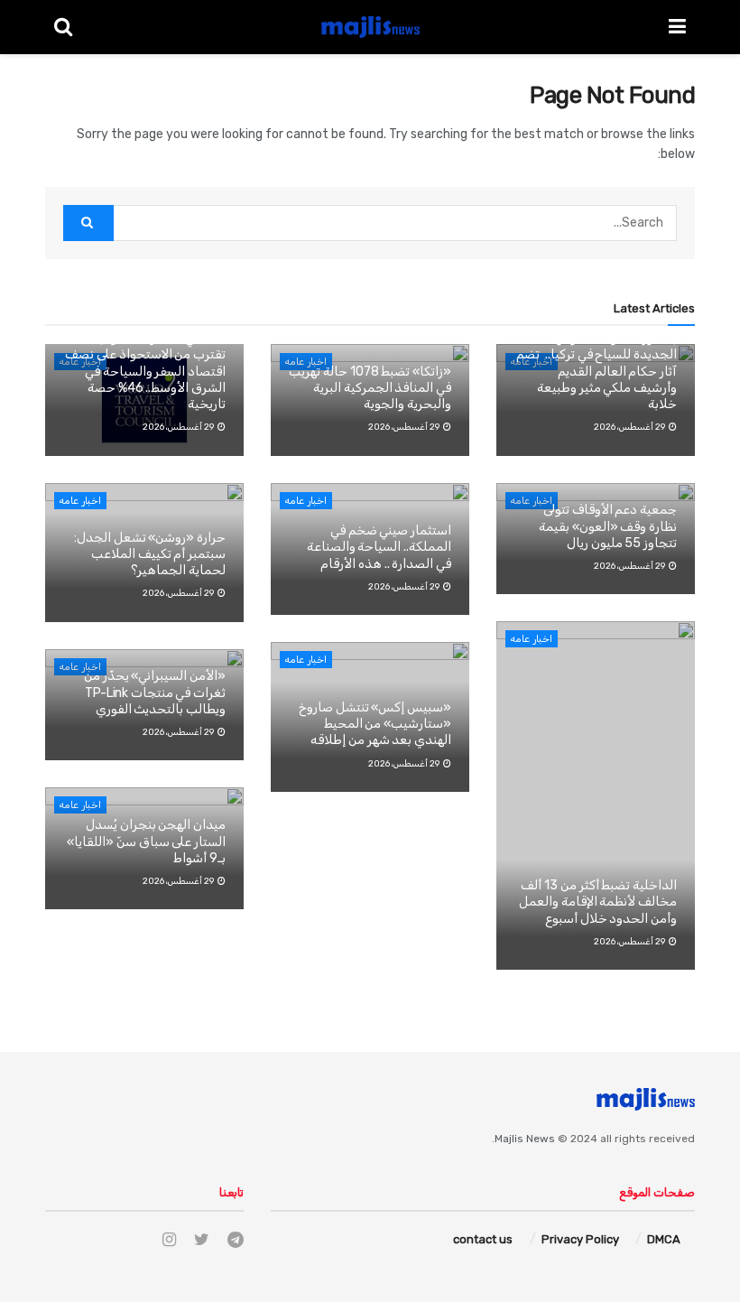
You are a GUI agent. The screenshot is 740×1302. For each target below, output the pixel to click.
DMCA (663, 1239)
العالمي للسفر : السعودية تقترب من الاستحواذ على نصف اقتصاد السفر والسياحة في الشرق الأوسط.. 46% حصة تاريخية (145, 371)
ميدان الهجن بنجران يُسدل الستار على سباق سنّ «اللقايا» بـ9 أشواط (146, 841)
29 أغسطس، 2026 (179, 427)
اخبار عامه (80, 501)
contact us (483, 1239)
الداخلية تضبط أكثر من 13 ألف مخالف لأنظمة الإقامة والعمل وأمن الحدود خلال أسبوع (598, 901)
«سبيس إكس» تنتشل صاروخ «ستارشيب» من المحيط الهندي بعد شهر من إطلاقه (375, 724)
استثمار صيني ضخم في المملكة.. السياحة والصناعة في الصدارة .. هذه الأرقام (379, 547)
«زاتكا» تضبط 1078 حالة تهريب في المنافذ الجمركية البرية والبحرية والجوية (370, 388)
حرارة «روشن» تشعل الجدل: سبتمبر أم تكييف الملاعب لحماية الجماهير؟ (150, 554)
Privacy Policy (580, 1239)
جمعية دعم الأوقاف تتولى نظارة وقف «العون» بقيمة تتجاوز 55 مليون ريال (608, 526)
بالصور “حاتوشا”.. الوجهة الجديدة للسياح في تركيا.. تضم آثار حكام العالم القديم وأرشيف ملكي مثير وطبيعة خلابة (596, 371)
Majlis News (525, 1138)
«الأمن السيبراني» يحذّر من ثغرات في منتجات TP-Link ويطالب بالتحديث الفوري (155, 692)
